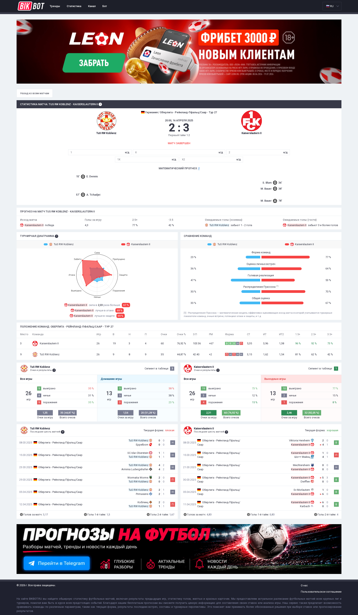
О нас (304, 585)
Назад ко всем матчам (34, 93)
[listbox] (332, 6)
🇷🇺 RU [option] (330, 6)
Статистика (74, 6)
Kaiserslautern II (140, 244)
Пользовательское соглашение (321, 591)
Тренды (55, 6)
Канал (92, 6)
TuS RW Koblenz (64, 244)
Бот (104, 6)
